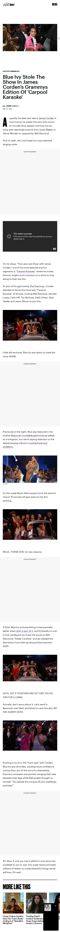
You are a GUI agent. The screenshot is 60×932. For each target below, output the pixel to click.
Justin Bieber (46, 129)
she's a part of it (24, 631)
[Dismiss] (55, 905)
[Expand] (46, 905)
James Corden (46, 118)
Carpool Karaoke (25, 271)
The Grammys (37, 286)
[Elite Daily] (9, 4)
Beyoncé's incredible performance (29, 435)
